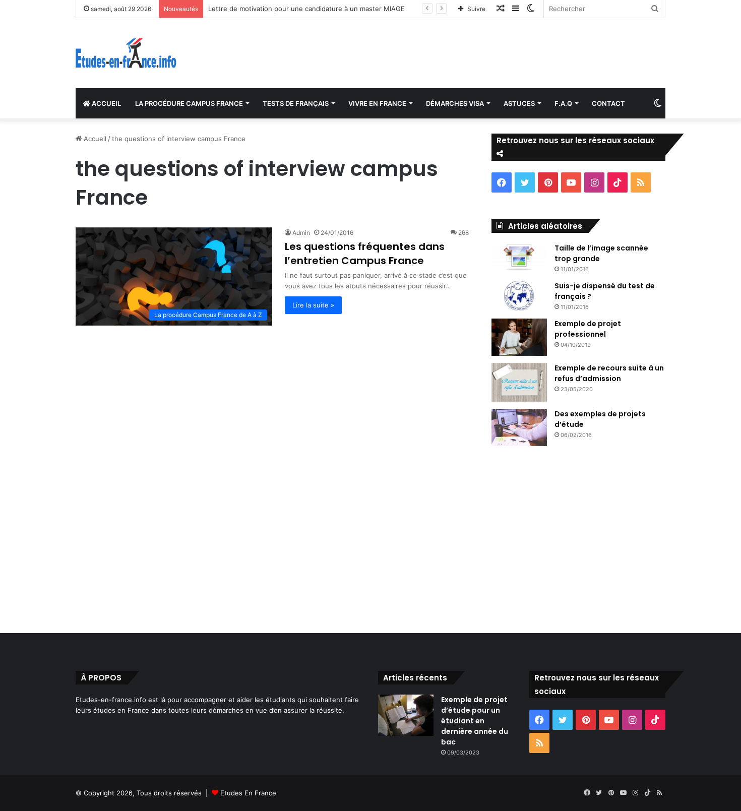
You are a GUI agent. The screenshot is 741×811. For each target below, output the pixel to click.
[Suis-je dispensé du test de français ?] (519, 295)
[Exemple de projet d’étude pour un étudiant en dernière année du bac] (406, 715)
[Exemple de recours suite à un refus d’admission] (519, 382)
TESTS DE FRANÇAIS (296, 103)
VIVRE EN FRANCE (377, 103)
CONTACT (608, 103)
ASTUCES (519, 103)
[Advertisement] (370, 537)
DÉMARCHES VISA (455, 103)
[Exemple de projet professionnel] (519, 337)
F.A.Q (563, 103)
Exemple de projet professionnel (587, 329)
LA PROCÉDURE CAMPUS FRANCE (189, 103)
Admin (301, 232)
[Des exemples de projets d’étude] (519, 427)
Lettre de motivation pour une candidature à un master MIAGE (306, 9)
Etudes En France (248, 793)
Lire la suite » (313, 305)
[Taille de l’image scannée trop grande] (519, 257)
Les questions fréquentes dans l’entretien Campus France (365, 253)
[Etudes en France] (126, 53)
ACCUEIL (105, 103)
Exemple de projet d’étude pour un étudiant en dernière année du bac (474, 721)
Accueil (94, 139)
